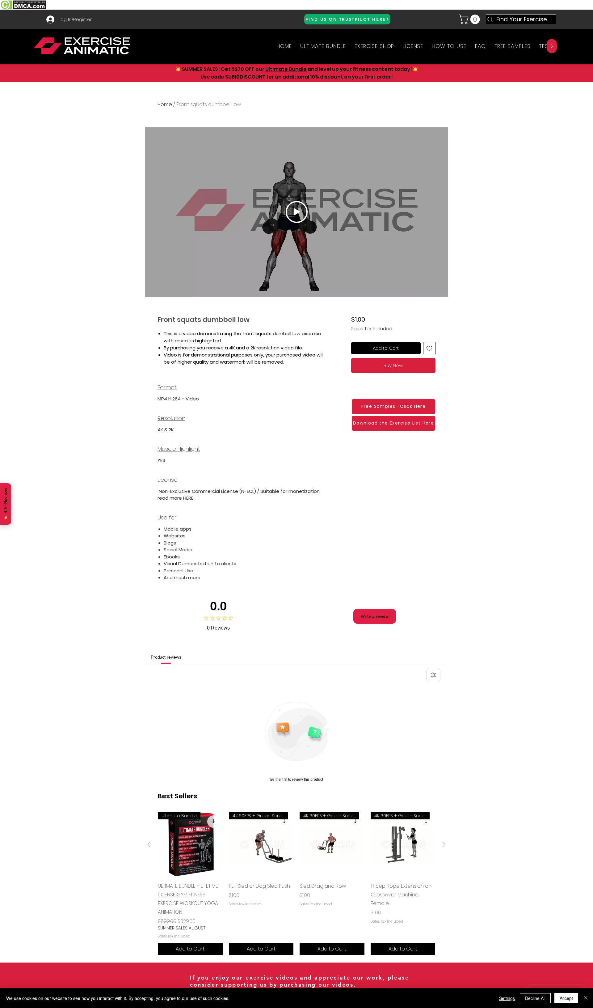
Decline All (535, 998)
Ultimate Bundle (286, 69)
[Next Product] (444, 844)
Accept (566, 998)
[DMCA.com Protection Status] (23, 8)
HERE (188, 498)
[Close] (585, 998)
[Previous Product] (149, 844)
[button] (470, 19)
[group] (296, 883)
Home (165, 104)
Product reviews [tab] (166, 657)
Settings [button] (507, 998)
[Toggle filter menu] (433, 675)
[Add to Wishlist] (429, 348)
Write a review (375, 616)
